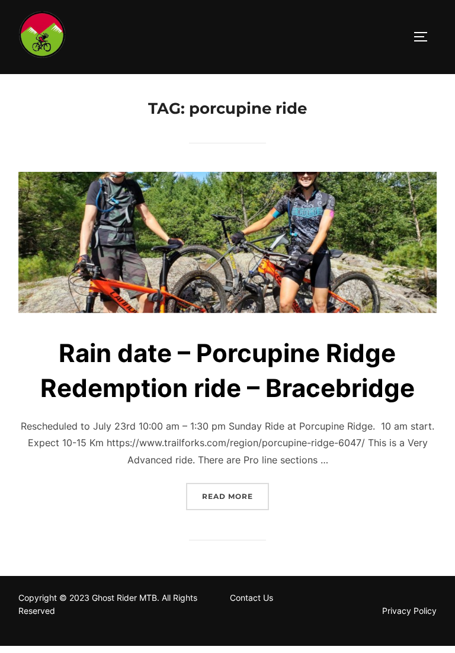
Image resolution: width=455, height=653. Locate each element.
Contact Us (252, 598)
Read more (235, 496)
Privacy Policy (409, 611)
